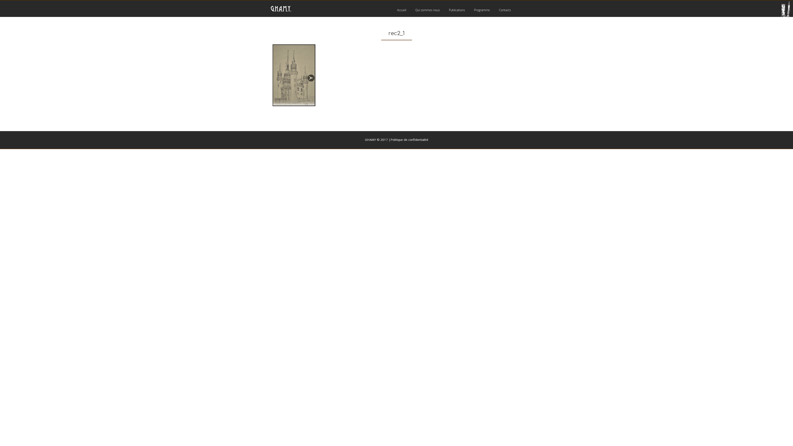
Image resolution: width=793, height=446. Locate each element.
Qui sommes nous (427, 10)
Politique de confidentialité (409, 140)
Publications (457, 10)
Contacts (505, 10)
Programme (482, 10)
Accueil (401, 10)
